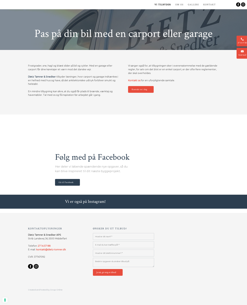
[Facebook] (30, 266)
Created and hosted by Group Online (45, 290)
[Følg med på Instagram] (243, 4)
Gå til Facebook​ (66, 182)
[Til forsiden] (22, 8)
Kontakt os (134, 80)
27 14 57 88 (44, 245)
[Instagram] (36, 266)
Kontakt (209, 4)
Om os (179, 4)
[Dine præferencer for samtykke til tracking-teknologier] (5, 300)
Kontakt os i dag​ (139, 89)
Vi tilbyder (163, 4)
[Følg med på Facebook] (238, 4)
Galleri (193, 4)
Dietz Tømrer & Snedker (42, 76)
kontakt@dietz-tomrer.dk (51, 249)
